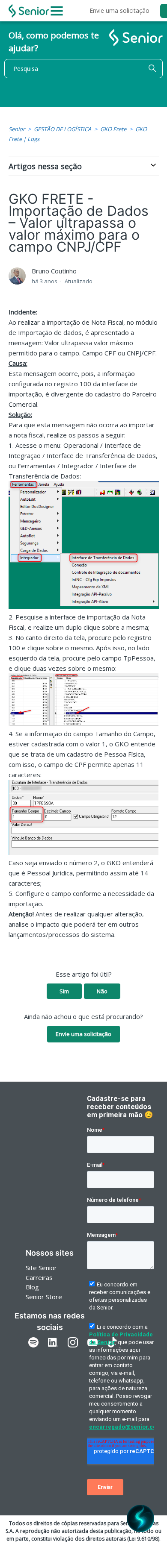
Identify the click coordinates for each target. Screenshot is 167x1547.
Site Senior (41, 1267)
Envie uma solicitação (119, 10)
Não (102, 991)
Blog (32, 1287)
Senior (17, 129)
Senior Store (44, 1296)
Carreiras (39, 1277)
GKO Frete (113, 129)
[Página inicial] (29, 11)
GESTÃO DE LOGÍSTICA (62, 129)
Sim (64, 991)
